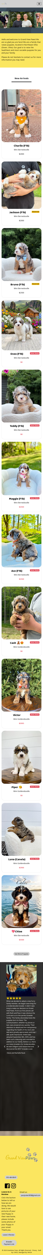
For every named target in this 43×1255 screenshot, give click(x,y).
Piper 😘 (17, 787)
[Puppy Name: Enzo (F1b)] (21, 325)
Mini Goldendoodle (21, 647)
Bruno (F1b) (17, 284)
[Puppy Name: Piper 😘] (21, 757)
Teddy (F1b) (17, 426)
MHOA (30, 1252)
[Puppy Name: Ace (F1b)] (21, 540)
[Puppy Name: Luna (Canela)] (21, 829)
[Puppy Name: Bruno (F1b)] (21, 254)
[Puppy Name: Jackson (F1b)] (21, 185)
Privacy (34, 1250)
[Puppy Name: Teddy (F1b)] (21, 396)
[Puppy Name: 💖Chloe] (21, 901)
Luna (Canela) (16, 859)
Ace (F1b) (16, 571)
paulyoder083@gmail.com (30, 1195)
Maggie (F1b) (17, 499)
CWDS (16, 1252)
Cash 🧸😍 (17, 643)
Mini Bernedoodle (21, 149)
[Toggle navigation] (39, 3)
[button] (5, 1046)
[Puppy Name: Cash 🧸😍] (21, 613)
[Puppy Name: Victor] (21, 685)
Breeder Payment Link (9, 1243)
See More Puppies (21, 954)
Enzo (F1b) (16, 354)
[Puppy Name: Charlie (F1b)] (21, 115)
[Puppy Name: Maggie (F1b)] (21, 468)
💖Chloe (17, 931)
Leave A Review (8, 1235)
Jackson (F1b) (17, 212)
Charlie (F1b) (21, 146)
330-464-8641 (11, 1177)
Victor (17, 715)
